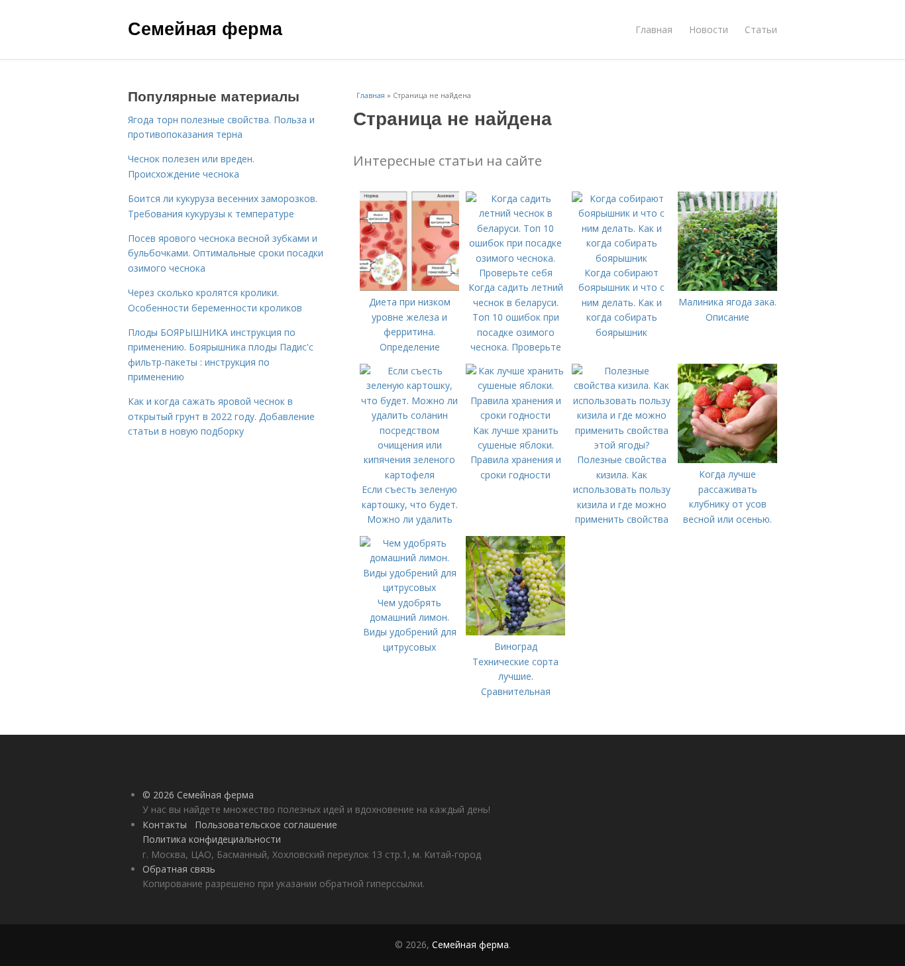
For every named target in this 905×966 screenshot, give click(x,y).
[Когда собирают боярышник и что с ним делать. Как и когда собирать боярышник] (621, 258)
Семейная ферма (205, 27)
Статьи (761, 29)
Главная (653, 29)
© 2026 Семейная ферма (198, 794)
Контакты (164, 824)
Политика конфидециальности (211, 839)
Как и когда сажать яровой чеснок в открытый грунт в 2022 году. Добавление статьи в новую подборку (221, 416)
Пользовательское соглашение (266, 824)
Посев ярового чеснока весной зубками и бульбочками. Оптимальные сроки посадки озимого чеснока (225, 253)
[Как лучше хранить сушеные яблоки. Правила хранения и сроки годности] (515, 415)
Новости (708, 29)
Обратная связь (178, 869)
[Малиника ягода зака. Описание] (727, 287)
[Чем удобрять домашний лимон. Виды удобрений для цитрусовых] (409, 587)
